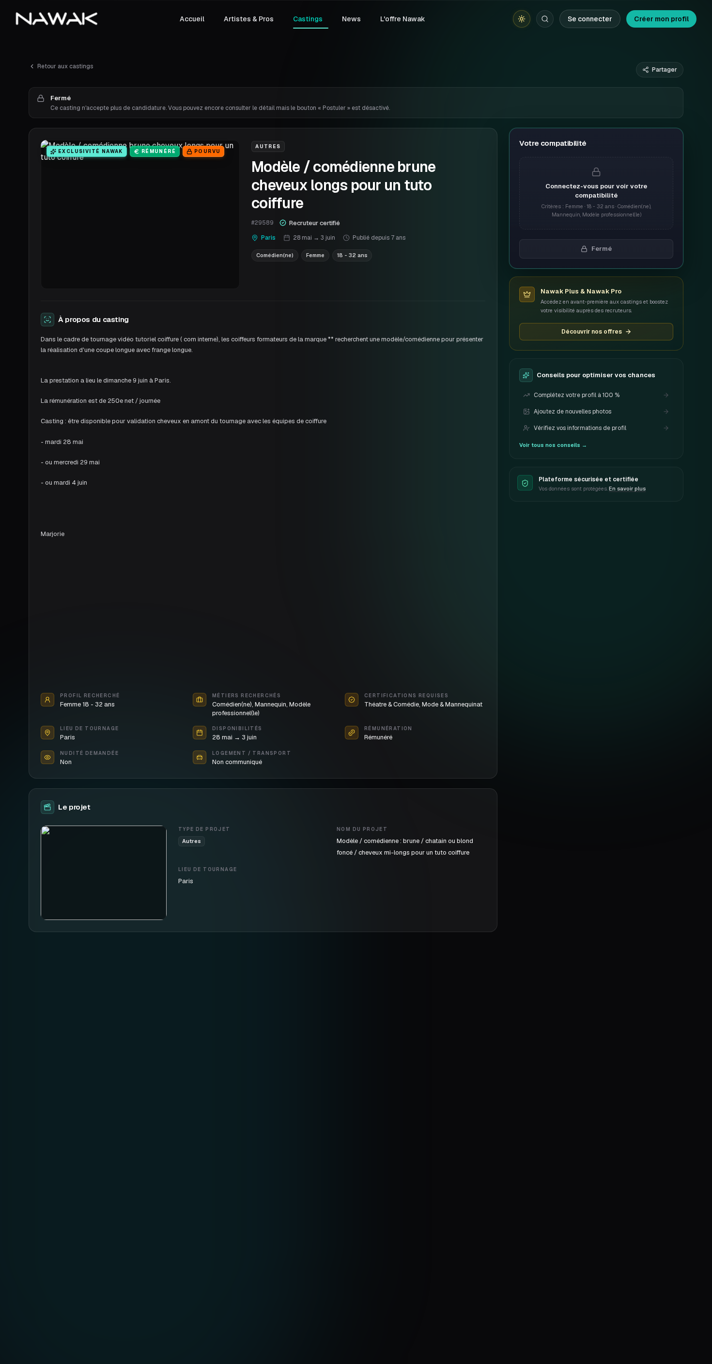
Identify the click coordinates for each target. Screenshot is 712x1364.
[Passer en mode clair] (521, 19)
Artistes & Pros (249, 19)
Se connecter (590, 19)
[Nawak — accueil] (56, 19)
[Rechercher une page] (545, 19)
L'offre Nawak (402, 19)
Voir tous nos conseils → (553, 445)
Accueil (192, 19)
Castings (308, 19)
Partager (664, 70)
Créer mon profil (661, 19)
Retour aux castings (65, 66)
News (351, 19)
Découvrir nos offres (591, 332)
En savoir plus (627, 489)
